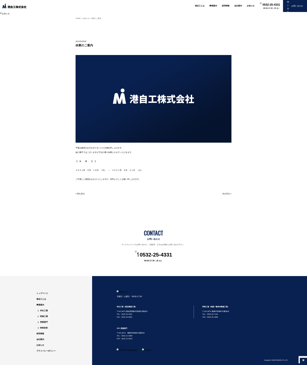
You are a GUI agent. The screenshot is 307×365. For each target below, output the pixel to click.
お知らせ (40, 345)
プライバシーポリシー (46, 351)
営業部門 (44, 322)
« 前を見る (80, 194)
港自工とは (41, 299)
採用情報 (40, 334)
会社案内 (40, 339)
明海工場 (44, 316)
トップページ (42, 293)
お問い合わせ (297, 6)
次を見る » (226, 194)
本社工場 (44, 311)
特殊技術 (44, 328)
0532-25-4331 (156, 257)
